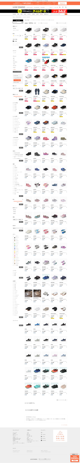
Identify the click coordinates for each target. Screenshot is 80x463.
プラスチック (16, 182)
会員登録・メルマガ (30, 439)
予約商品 (14, 211)
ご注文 (28, 432)
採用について (15, 434)
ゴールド (17, 257)
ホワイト (17, 236)
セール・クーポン (16, 30)
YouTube (44, 436)
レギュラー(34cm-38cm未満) (18, 156)
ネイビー (17, 248)
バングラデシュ (16, 304)
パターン (17, 262)
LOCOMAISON (36, 7)
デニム (15, 176)
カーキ (17, 245)
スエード (15, 170)
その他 (17, 265)
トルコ (15, 302)
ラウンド (15, 142)
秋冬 (15, 275)
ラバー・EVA (16, 192)
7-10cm (15, 109)
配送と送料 (28, 434)
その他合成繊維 (16, 184)
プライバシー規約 (15, 441)
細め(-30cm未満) (17, 152)
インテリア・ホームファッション (46, 451)
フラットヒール (16, 118)
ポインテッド (16, 139)
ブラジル (15, 307)
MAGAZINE (44, 440)
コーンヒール (16, 125)
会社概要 (14, 433)
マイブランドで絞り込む (17, 71)
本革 (15, 165)
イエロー (17, 251)
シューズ (14, 52)
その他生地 (16, 178)
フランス (15, 308)
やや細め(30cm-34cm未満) (18, 154)
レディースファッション (16, 450)
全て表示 (15, 41)
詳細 (47, 0)
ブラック (17, 237)
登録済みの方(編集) (16, 82)
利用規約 (14, 440)
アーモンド (16, 140)
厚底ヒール (16, 128)
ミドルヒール (16, 121)
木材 (15, 193)
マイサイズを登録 (17, 80)
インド (15, 293)
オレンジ (17, 252)
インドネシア (16, 295)
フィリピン (16, 305)
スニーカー (15, 22)
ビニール (15, 181)
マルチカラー (18, 260)
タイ (15, 299)
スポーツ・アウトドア (44, 450)
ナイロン (15, 179)
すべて (15, 272)
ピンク (17, 254)
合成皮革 (15, 167)
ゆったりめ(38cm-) (17, 158)
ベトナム (15, 310)
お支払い (28, 433)
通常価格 (14, 28)
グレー (17, 239)
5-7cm (15, 107)
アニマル (17, 263)
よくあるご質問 (56, 7)
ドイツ (15, 301)
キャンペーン (62, 3)
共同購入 (14, 213)
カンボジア (16, 296)
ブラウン (17, 240)
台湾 (15, 287)
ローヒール (16, 119)
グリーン (17, 243)
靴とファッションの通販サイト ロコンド (19, 7)
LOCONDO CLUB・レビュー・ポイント (32, 440)
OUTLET (30, 7)
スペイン (15, 298)
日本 (15, 284)
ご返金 (28, 437)
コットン (15, 173)
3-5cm (15, 106)
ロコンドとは (15, 432)
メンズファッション (16, 451)
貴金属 (15, 188)
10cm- (15, 110)
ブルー (17, 246)
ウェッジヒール (16, 127)
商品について (29, 438)
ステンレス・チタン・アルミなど (18, 190)
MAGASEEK (43, 7)
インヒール (16, 130)
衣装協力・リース (15, 437)
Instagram (44, 438)
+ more (14, 69)
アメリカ (15, 290)
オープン (15, 145)
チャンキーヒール (17, 124)
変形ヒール (16, 131)
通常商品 (14, 209)
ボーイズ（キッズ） (30, 451)
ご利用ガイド (51, 7)
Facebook (44, 434)
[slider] (13, 96)
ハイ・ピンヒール (17, 122)
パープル (17, 249)
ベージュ (17, 242)
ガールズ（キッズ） (30, 450)
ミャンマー (16, 313)
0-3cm (15, 104)
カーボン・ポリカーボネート (18, 186)
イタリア (15, 292)
